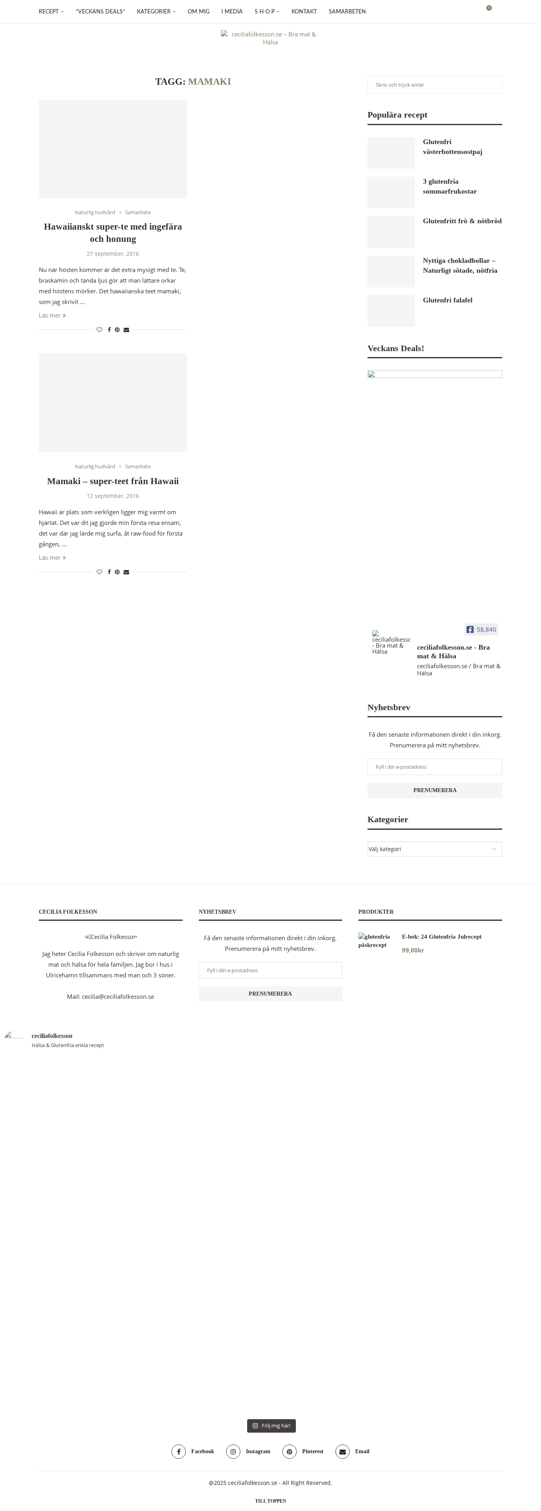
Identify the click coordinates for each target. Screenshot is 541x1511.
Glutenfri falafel (447, 300)
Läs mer (50, 315)
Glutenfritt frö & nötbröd (462, 221)
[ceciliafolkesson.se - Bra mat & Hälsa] (391, 642)
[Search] (498, 11)
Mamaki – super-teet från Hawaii (113, 481)
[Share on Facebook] (109, 329)
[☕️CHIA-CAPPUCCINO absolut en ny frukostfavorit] (315, 1134)
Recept (49, 12)
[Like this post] (99, 329)
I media (232, 12)
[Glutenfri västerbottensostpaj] (391, 153)
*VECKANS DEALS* (100, 12)
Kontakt (304, 12)
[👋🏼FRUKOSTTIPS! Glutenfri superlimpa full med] (136, 1204)
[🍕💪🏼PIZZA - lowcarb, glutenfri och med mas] (47, 1188)
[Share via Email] (126, 329)
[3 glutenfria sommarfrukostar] (391, 192)
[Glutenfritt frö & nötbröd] (391, 232)
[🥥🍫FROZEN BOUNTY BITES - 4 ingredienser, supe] (405, 1161)
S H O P (264, 12)
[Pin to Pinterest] (117, 329)
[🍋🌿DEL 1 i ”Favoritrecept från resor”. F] (226, 1236)
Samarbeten (347, 12)
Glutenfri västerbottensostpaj (452, 147)
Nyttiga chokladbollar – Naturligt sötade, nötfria (460, 265)
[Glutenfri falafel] (391, 311)
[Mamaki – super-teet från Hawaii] (113, 403)
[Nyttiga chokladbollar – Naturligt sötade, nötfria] (391, 271)
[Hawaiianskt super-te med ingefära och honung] (113, 148)
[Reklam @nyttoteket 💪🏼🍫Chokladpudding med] (494, 1188)
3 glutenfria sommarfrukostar (450, 186)
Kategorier (154, 12)
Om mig (199, 12)
